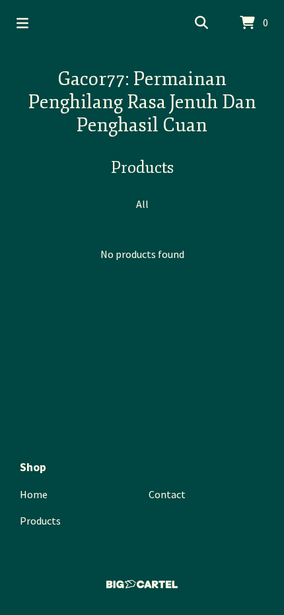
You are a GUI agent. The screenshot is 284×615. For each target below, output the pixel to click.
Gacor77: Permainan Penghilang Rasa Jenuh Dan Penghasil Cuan (142, 102)
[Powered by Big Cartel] (142, 584)
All (142, 203)
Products (40, 520)
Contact (167, 494)
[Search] (201, 23)
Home (34, 494)
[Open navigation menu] (22, 23)
